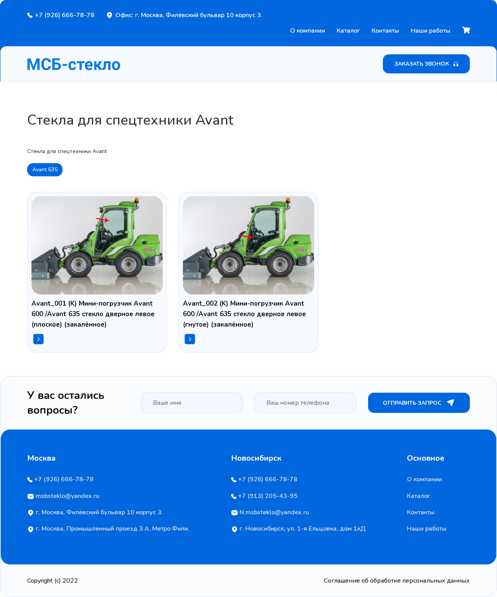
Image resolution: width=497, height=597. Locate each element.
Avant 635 (44, 169)
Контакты (385, 30)
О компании (307, 30)
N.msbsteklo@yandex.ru (273, 512)
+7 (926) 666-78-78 (64, 15)
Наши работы (430, 30)
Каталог (348, 30)
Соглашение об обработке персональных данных (397, 580)
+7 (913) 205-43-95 (266, 496)
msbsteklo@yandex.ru (66, 496)
